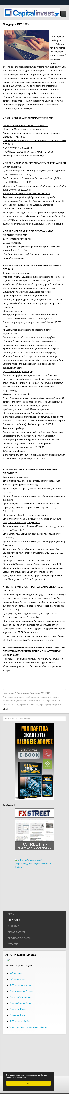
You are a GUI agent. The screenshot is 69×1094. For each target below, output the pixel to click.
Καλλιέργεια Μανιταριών (20, 985)
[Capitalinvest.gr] (33, 12)
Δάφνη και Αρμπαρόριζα (20, 997)
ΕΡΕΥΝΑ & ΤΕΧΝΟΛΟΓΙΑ (19, 938)
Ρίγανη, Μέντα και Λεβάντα (21, 991)
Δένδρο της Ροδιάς (18, 1009)
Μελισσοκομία (16, 973)
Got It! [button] (28, 1083)
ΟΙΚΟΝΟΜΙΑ (13, 926)
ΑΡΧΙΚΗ (11, 914)
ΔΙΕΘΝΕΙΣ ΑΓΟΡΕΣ (16, 932)
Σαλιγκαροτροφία (17, 979)
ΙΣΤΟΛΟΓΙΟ (13, 944)
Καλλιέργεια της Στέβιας (20, 1021)
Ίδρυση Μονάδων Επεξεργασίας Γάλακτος (28, 1027)
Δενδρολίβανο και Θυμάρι (21, 1003)
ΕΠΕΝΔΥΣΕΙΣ (14, 920)
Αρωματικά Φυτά (17, 1015)
